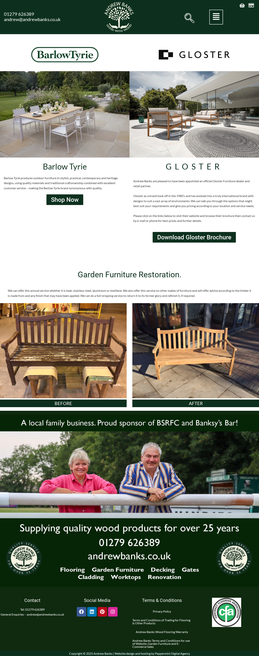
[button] (189, 18)
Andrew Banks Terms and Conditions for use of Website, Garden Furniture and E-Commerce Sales (161, 643)
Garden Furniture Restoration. (129, 274)
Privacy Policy (162, 611)
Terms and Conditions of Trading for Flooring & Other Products (161, 621)
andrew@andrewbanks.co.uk (32, 19)
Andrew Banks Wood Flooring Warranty (162, 632)
